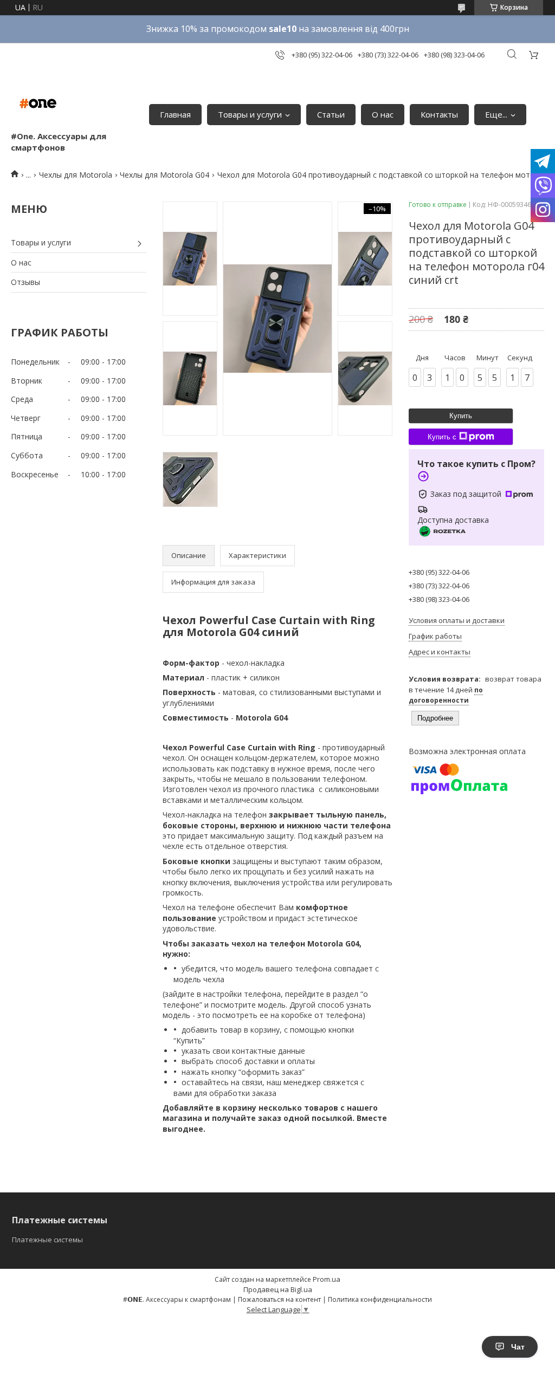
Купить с (442, 437)
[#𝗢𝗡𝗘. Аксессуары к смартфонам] (38, 103)
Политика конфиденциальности (380, 1299)
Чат (518, 1346)
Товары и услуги (250, 114)
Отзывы (25, 282)
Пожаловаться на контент (279, 1299)
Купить (460, 416)
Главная (175, 114)
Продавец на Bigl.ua (277, 1289)
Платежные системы (47, 1239)
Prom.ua (326, 1279)
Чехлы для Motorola (75, 175)
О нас (382, 114)
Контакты (439, 114)
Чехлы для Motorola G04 (164, 175)
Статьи (331, 114)
